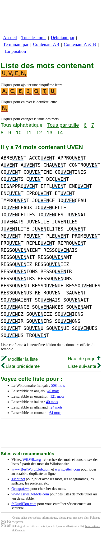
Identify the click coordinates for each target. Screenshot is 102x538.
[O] (37, 94)
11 (29, 132)
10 (19, 132)
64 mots (55, 413)
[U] (53, 94)
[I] (29, 94)
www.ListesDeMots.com (30, 494)
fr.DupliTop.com (23, 504)
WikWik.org (32, 460)
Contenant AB (46, 44)
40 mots (53, 391)
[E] (21, 94)
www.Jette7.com (67, 469)
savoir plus (82, 517)
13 (49, 132)
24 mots (56, 407)
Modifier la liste (22, 359)
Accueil (10, 37)
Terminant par (15, 44)
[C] (13, 94)
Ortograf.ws (20, 489)
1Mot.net (18, 479)
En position (15, 51)
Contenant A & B (80, 44)
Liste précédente (22, 366)
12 (39, 132)
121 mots (57, 396)
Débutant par (62, 37)
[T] (45, 94)
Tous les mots (33, 37)
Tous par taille (63, 125)
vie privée (17, 522)
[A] (5, 94)
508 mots (58, 385)
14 (60, 132)
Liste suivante (82, 366)
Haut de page (82, 358)
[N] (5, 111)
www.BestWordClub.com (30, 469)
